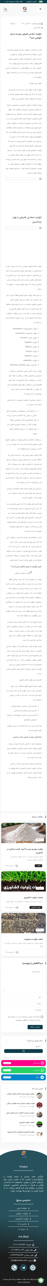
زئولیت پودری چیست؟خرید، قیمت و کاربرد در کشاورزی (19, 1094)
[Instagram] (32, 1267)
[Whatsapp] (14, 1267)
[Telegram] (23, 1267)
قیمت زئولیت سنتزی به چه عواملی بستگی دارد (19, 1103)
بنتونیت (38, 952)
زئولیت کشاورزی (35, 907)
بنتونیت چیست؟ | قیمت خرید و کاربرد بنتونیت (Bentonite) (19, 1113)
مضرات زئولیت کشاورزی (33, 897)
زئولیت (38, 866)
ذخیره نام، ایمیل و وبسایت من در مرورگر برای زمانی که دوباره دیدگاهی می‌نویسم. (24, 1018)
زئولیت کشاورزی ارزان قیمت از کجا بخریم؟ (20, 1132)
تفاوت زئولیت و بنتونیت (33, 939)
